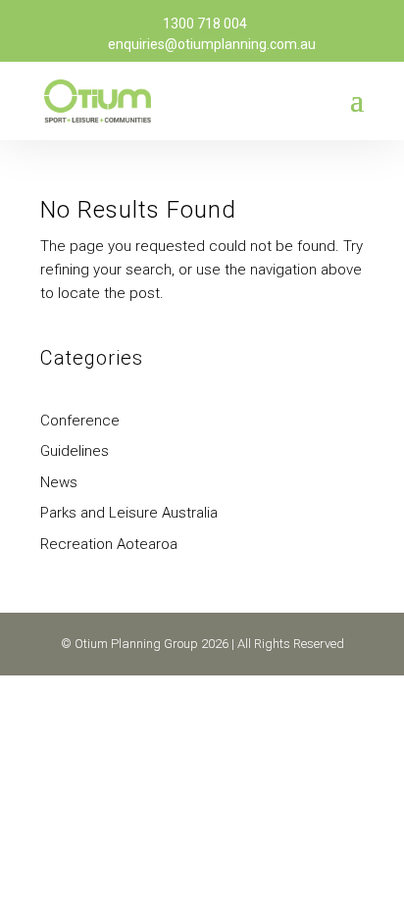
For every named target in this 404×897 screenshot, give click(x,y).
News (58, 482)
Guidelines (74, 451)
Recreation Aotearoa (108, 544)
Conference (80, 420)
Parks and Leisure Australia (129, 513)
